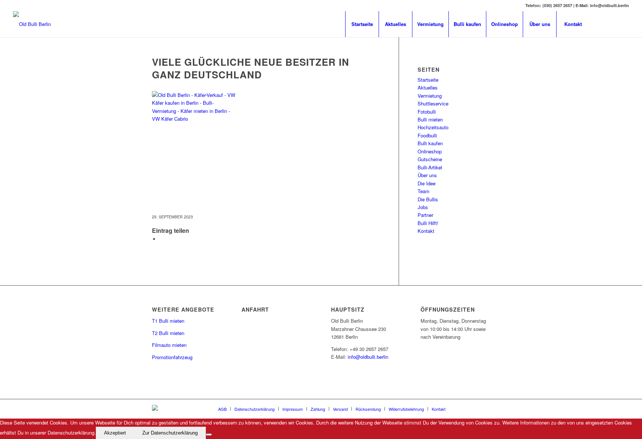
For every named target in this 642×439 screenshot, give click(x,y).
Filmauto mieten (169, 344)
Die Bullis (428, 199)
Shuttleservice (433, 103)
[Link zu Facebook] (601, 23)
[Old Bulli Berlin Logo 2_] (32, 24)
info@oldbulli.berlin (368, 356)
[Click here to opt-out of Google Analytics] (209, 434)
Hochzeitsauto (433, 127)
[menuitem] (362, 24)
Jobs (423, 207)
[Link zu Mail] (612, 23)
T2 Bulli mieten (168, 332)
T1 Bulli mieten (168, 320)
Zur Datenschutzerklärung (170, 433)
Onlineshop (430, 151)
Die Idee (426, 183)
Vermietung (430, 95)
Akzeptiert (115, 433)
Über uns (427, 175)
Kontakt (426, 230)
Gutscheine (430, 159)
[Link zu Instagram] (623, 23)
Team (423, 191)
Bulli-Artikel (430, 167)
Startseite (428, 79)
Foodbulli (427, 135)
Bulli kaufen (430, 143)
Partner (425, 214)
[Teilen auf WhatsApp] (161, 239)
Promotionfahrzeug (172, 357)
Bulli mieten (430, 119)
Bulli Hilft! (428, 223)
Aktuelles (428, 87)
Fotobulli (427, 111)
